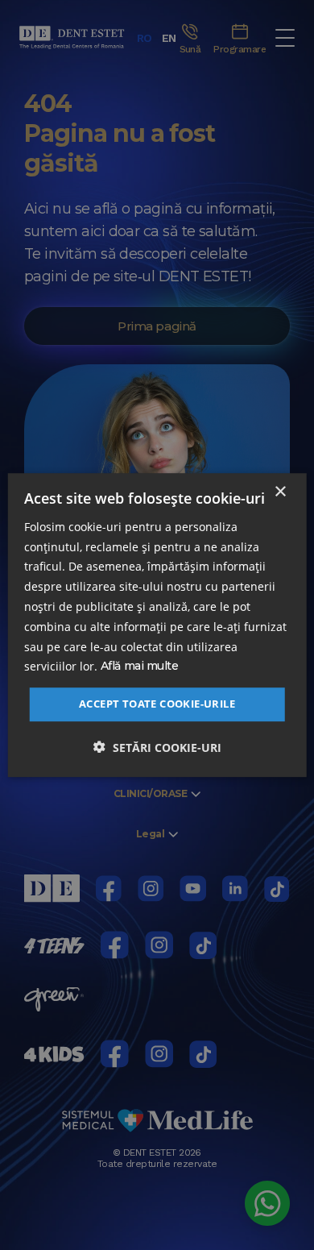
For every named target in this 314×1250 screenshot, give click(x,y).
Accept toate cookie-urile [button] (157, 703)
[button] (157, 747)
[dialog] (157, 625)
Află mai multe (140, 666)
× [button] (280, 492)
